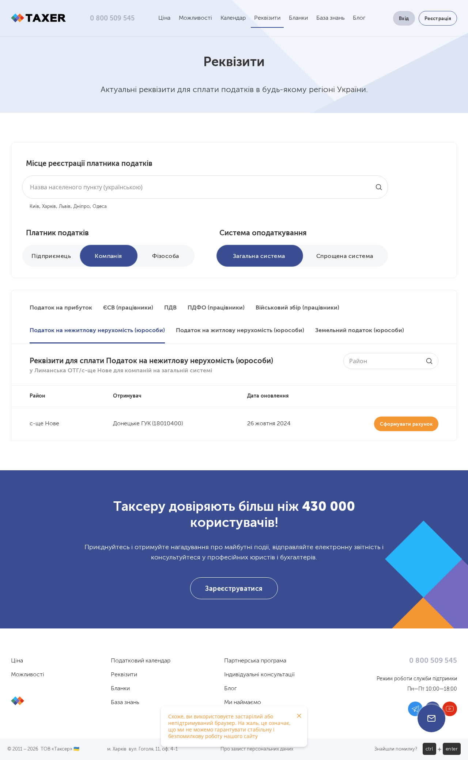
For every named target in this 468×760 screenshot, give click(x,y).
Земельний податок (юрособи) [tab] (359, 331)
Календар (233, 18)
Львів (65, 206)
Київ (34, 206)
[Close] (299, 715)
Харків (49, 206)
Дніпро (81, 206)
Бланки (298, 18)
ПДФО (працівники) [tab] (216, 308)
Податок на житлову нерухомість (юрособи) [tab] (240, 331)
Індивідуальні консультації (259, 675)
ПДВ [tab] (170, 308)
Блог (359, 18)
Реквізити (267, 18)
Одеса (100, 206)
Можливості (195, 18)
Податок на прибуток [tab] (61, 308)
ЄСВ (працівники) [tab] (128, 308)
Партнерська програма (255, 661)
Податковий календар (140, 661)
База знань (330, 18)
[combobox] (205, 187)
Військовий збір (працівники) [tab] (297, 308)
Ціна (164, 18)
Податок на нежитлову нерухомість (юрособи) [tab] (97, 331)
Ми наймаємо (242, 703)
